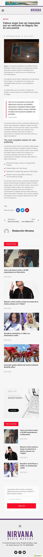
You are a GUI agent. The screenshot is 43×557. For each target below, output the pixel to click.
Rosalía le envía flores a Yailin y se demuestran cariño (29, 466)
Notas (5, 19)
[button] (3, 10)
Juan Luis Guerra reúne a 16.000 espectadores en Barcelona (29, 432)
